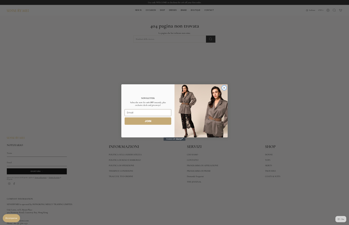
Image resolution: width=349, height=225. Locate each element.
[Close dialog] (224, 87)
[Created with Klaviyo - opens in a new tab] (174, 139)
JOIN (148, 121)
